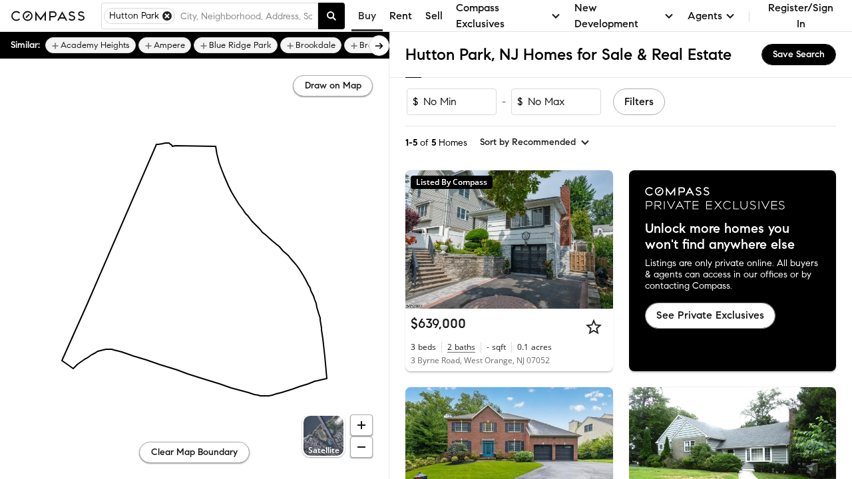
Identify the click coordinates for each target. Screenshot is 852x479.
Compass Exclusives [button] (480, 15)
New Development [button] (606, 15)
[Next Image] (597, 239)
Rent (400, 15)
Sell (434, 15)
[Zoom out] (361, 447)
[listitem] (90, 45)
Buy (367, 15)
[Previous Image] (421, 239)
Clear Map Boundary (194, 452)
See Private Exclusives (710, 315)
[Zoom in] (361, 425)
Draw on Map (333, 85)
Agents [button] (705, 15)
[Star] (594, 326)
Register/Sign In (800, 15)
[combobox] (246, 16)
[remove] (167, 16)
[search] (331, 16)
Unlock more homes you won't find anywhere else (720, 237)
